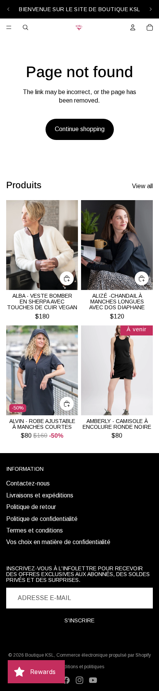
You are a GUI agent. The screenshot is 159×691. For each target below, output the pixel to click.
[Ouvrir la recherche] (25, 27)
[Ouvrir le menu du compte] (132, 27)
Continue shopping (80, 129)
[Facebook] (66, 680)
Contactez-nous (28, 483)
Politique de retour (31, 507)
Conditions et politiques (79, 666)
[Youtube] (93, 680)
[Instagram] (79, 680)
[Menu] (9, 27)
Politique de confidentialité (42, 519)
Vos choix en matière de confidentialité (58, 542)
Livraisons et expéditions (39, 495)
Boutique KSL (39, 655)
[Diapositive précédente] (8, 9)
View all (142, 186)
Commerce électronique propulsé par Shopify (103, 655)
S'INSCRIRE (79, 620)
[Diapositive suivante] (150, 9)
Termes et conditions (34, 530)
